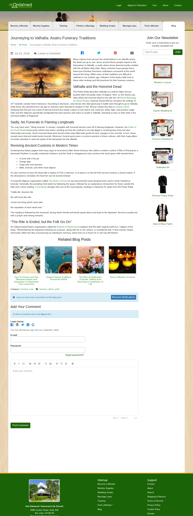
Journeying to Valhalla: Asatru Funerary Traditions (53, 38)
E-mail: (14, 335)
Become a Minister (19, 26)
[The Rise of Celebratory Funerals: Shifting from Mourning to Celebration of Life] (90, 260)
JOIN (177, 52)
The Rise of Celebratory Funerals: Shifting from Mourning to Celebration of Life (90, 280)
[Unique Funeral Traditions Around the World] (58, 260)
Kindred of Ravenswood (68, 227)
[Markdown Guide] (72, 363)
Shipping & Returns (156, 496)
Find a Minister (152, 26)
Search (150, 492)
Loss (31, 289)
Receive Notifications (123, 297)
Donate (150, 513)
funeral (43, 289)
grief (57, 289)
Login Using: (17, 321)
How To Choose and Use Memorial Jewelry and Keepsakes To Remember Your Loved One (26, 280)
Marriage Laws (129, 26)
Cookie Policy (153, 509)
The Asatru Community (59, 181)
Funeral (24, 289)
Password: (16, 346)
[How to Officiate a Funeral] (122, 260)
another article (122, 107)
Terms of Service (155, 501)
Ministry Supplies (41, 26)
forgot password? (74, 355)
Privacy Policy (153, 505)
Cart (155, 5)
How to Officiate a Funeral (122, 277)
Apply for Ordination (137, 5)
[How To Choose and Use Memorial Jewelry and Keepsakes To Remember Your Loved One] (26, 260)
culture (50, 289)
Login (119, 5)
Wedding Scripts (107, 26)
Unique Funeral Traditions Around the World (58, 278)
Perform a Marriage (85, 26)
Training (63, 26)
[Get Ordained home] (20, 5)
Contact (178, 5)
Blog (173, 26)
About (165, 5)
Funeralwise (41, 187)
